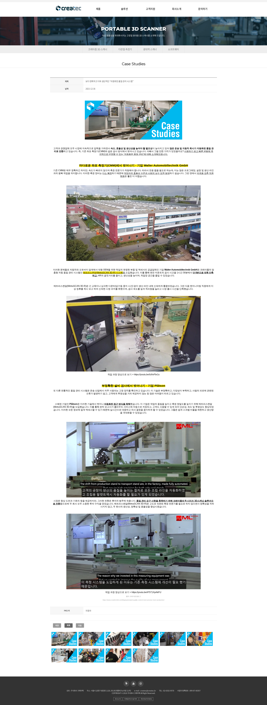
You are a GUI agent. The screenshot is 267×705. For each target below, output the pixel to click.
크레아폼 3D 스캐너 (97, 49)
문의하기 (202, 9)
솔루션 (124, 9)
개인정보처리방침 (146, 699)
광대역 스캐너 (150, 49)
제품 (98, 9)
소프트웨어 (173, 49)
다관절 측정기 (125, 49)
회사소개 (176, 9)
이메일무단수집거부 (130, 699)
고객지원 (150, 9)
